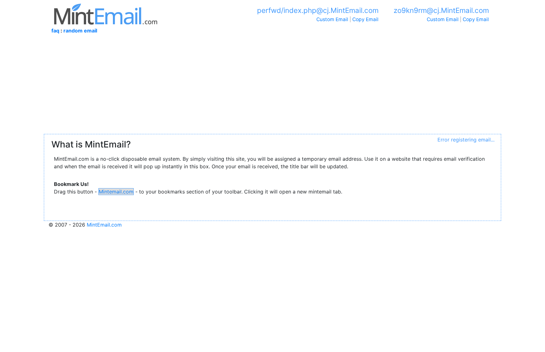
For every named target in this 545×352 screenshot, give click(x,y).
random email (80, 30)
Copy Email (365, 19)
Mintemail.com (116, 191)
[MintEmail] (105, 13)
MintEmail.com (104, 225)
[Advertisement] (272, 87)
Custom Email (332, 19)
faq (55, 30)
